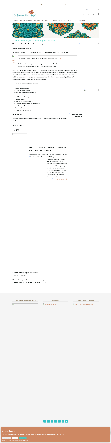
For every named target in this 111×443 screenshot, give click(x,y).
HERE (60, 59)
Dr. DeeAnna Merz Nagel (24, 14)
